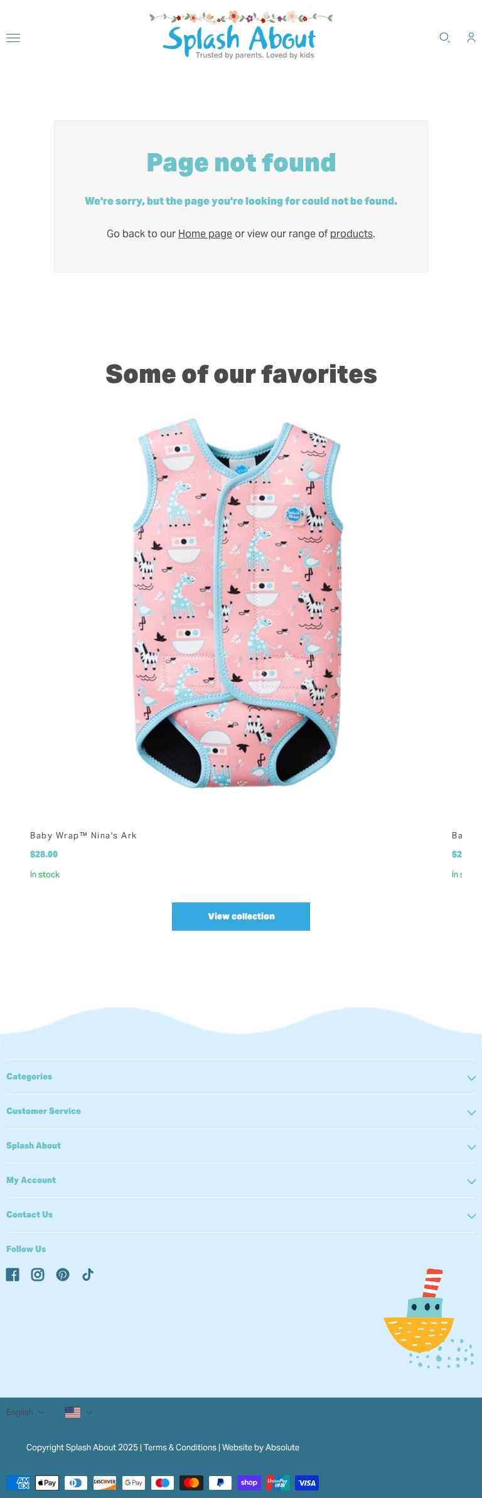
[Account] (471, 38)
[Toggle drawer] (13, 38)
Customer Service (43, 1111)
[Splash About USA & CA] (241, 37)
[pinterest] (62, 1274)
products (351, 233)
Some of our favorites (241, 374)
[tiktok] (88, 1274)
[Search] (445, 38)
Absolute (282, 1447)
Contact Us (29, 1214)
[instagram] (37, 1274)
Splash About (33, 1145)
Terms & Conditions (180, 1447)
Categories (29, 1076)
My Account (31, 1180)
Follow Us (26, 1249)
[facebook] (12, 1274)
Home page (205, 233)
